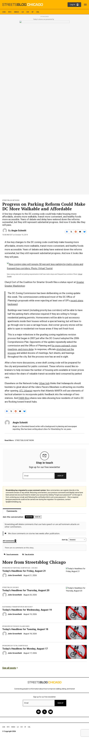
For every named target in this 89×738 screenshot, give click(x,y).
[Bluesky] (50, 711)
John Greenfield (15, 575)
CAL (37, 12)
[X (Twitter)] (44, 711)
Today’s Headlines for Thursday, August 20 (25, 590)
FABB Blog (23, 398)
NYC (9, 12)
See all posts (9, 667)
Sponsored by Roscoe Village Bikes (15, 626)
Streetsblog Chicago (10, 587)
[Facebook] (38, 711)
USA (4, 12)
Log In (72, 4)
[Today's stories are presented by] (44, 107)
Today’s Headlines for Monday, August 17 (25, 648)
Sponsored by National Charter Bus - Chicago (20, 568)
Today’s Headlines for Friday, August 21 (24, 571)
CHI (27, 12)
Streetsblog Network (10, 200)
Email (26, 476)
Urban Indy (44, 383)
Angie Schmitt (18, 230)
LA (23, 12)
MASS (16, 12)
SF (32, 12)
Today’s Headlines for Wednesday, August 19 (27, 609)
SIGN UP (60, 476)
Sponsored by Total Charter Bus (15, 645)
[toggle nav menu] (85, 4)
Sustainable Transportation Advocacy (17, 607)
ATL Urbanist (25, 390)
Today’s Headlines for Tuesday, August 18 (25, 629)
